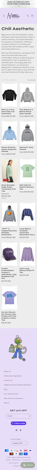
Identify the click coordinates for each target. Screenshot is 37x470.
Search (6, 403)
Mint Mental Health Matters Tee (27, 187)
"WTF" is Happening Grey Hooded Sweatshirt (9, 231)
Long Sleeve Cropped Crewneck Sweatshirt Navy (27, 231)
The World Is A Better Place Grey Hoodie (26, 111)
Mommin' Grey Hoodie (26, 148)
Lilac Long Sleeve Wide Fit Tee (27, 270)
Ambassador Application (13, 376)
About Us (7, 371)
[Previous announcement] (3, 4)
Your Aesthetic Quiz (11, 394)
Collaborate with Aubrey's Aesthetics (17, 385)
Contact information (19, 466)
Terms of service (14, 463)
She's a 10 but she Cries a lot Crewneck (8, 111)
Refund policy (16, 460)
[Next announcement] (33, 4)
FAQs (5, 389)
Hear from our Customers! (13, 398)
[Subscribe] (29, 416)
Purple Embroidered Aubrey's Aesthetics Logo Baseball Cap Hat (9, 273)
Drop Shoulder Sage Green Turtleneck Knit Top (8, 188)
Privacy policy (27, 460)
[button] (4, 16)
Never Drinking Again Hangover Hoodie (8, 149)
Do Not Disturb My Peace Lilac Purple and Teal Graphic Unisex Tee (8, 316)
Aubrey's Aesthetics (17, 457)
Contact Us (8, 380)
